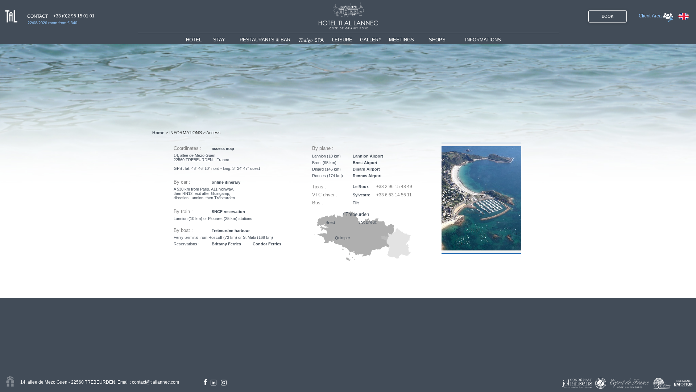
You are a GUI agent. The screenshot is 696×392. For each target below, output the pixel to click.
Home (158, 132)
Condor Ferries (267, 244)
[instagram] (224, 382)
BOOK (607, 16)
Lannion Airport (368, 156)
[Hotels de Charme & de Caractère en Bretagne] (683, 383)
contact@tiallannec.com (155, 382)
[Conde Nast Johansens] (577, 383)
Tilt (356, 203)
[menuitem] (199, 39)
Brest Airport (365, 162)
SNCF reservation (228, 211)
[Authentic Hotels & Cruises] (600, 383)
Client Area (650, 16)
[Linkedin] (213, 382)
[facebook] (205, 382)
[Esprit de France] (629, 383)
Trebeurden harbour (231, 230)
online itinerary (226, 182)
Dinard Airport (366, 169)
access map (223, 148)
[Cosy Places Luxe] (662, 383)
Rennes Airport (367, 175)
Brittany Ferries (226, 244)
